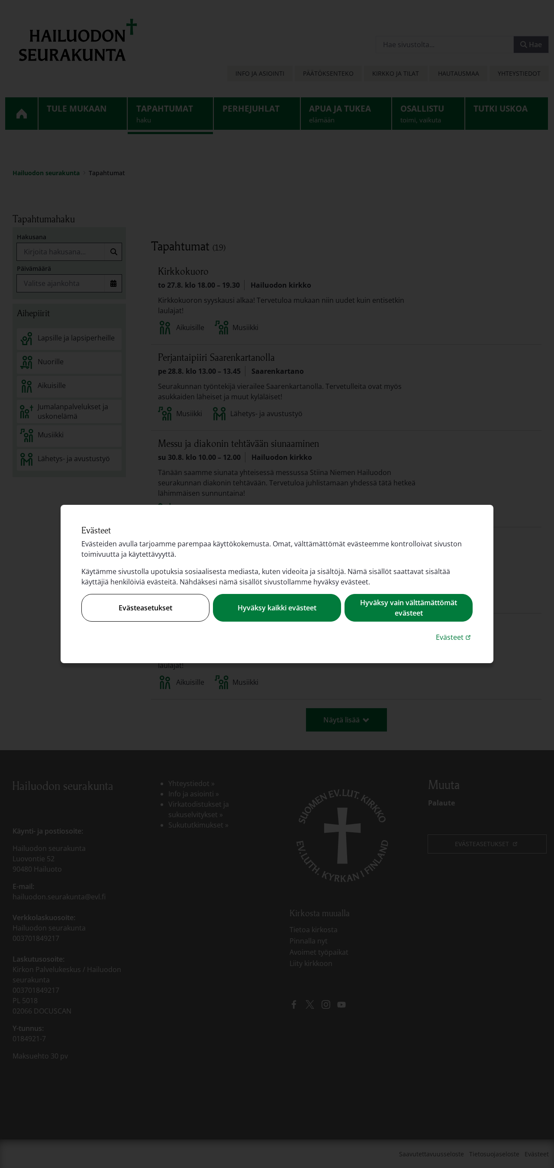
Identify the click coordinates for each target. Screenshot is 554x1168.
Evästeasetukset (145, 608)
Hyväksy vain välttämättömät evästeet (408, 608)
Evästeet (454, 637)
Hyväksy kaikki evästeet (277, 608)
